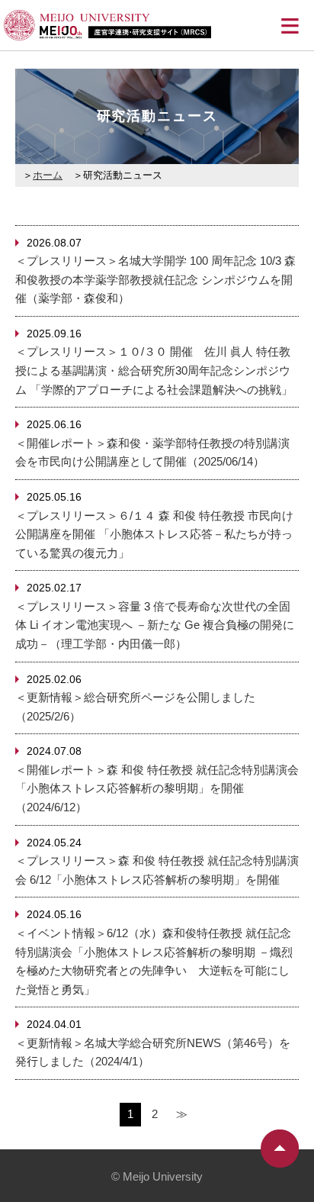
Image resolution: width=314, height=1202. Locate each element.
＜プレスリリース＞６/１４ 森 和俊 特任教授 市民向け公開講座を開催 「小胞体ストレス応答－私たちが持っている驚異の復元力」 (154, 534)
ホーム (47, 175)
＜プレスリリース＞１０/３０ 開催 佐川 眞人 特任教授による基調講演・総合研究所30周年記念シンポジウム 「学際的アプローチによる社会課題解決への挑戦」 (154, 370)
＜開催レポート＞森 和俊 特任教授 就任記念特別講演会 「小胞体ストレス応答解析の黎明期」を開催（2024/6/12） (157, 788)
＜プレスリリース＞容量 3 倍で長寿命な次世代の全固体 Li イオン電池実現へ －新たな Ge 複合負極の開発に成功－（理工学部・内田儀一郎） (154, 625)
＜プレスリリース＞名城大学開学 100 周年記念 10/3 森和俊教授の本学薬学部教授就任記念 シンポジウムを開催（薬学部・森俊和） (155, 279)
